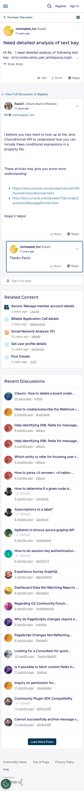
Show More (15, 64)
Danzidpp (42, 593)
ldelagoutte (37, 324)
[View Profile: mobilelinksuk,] (8, 606)
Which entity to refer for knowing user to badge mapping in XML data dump (46, 457)
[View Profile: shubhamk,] (8, 412)
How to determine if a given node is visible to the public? (41, 488)
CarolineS (42, 499)
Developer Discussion (19, 17)
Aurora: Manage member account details (42, 306)
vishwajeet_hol (25, 28)
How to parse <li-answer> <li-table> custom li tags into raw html (42, 473)
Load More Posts (42, 741)
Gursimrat (37, 349)
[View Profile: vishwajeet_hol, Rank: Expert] (8, 31)
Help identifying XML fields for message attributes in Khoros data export (45, 425)
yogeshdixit (43, 540)
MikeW (36, 336)
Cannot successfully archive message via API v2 (46, 719)
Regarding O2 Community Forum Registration (39, 603)
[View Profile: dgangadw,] (8, 686)
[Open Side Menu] (5, 6)
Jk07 (33, 361)
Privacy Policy (64, 762)
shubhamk (43, 414)
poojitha (41, 624)
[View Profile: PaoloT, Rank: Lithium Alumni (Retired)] (8, 106)
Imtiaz (38, 398)
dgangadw (44, 688)
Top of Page (41, 762)
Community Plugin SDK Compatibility (43, 698)
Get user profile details (28, 344)
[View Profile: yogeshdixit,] (8, 533)
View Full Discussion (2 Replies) (26, 94)
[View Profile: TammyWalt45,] (8, 654)
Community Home (15, 762)
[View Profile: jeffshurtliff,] (8, 701)
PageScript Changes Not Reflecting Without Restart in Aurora (41, 635)
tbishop (42, 672)
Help (6, 769)
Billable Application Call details (35, 319)
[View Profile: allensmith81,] (8, 575)
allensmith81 (44, 577)
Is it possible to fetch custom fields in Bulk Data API (43, 667)
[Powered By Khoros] (42, 781)
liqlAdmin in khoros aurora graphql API (44, 530)
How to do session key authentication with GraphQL (44, 551)
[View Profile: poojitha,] (8, 622)
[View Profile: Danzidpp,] (8, 590)
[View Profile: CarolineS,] (8, 491)
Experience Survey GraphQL (36, 571)
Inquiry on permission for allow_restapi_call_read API (35, 683)
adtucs (40, 430)
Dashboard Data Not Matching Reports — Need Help (46, 587)
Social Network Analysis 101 (33, 331)
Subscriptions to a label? (33, 509)
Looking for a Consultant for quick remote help (41, 651)
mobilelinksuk (45, 608)
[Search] (49, 6)
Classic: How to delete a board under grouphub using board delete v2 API (43, 393)
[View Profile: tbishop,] (8, 670)
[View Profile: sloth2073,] (8, 554)
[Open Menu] (78, 17)
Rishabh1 (42, 640)
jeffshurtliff (44, 708)
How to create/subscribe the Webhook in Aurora (46, 409)
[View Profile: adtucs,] (8, 428)
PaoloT (19, 103)
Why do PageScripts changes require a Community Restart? (44, 619)
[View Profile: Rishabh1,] (8, 638)
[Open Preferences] (6, 784)
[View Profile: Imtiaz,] (8, 396)
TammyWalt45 (46, 656)
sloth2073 (42, 561)
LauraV (34, 311)
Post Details (20, 356)
